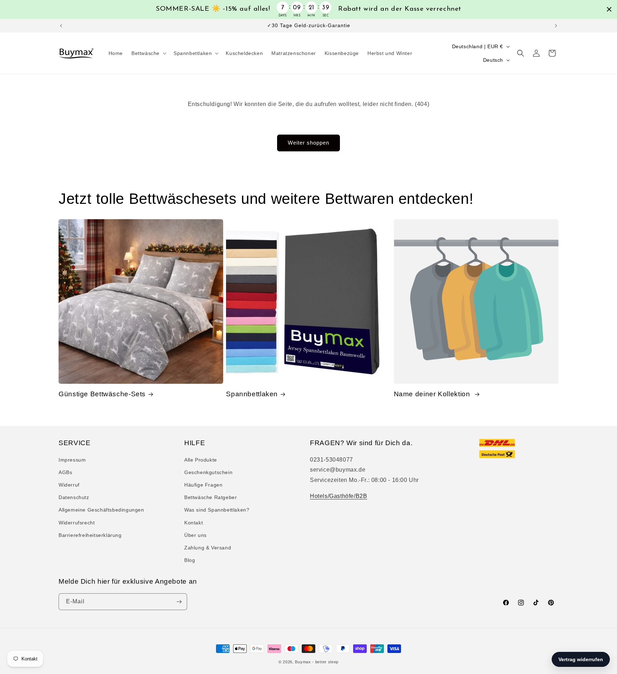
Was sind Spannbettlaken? (216, 510)
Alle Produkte (200, 460)
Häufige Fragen (203, 485)
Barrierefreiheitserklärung (90, 535)
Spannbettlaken (252, 394)
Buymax (303, 662)
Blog (189, 560)
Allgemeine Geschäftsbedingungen (101, 510)
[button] (148, 53)
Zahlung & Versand (207, 547)
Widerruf (69, 485)
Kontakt (193, 522)
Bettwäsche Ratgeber (210, 497)
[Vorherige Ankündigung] (61, 25)
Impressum (72, 460)
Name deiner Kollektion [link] (433, 394)
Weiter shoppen (308, 143)
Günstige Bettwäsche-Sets (102, 394)
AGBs (65, 472)
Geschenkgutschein (208, 472)
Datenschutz (74, 497)
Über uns (195, 535)
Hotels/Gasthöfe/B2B (338, 496)
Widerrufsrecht (77, 522)
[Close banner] (609, 9)
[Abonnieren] (179, 601)
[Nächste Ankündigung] (556, 25)
